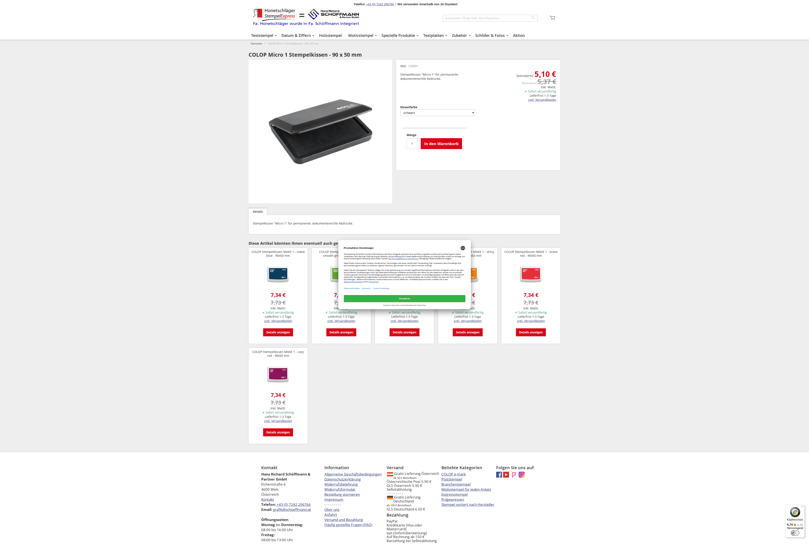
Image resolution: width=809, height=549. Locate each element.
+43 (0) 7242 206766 (380, 4)
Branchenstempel (456, 484)
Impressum (333, 499)
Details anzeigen (278, 332)
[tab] (258, 211)
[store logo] (306, 17)
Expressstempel (454, 494)
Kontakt (267, 499)
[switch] (795, 533)
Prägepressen (452, 499)
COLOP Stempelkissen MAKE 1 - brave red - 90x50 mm (531, 254)
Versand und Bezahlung (343, 519)
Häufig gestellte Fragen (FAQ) (348, 524)
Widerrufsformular (339, 489)
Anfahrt (330, 514)
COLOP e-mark (453, 474)
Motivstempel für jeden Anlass (466, 489)
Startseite (256, 43)
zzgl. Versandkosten (542, 100)
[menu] (404, 35)
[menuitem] (263, 35)
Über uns (331, 509)
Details (258, 212)
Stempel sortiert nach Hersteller (467, 504)
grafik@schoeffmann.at (292, 509)
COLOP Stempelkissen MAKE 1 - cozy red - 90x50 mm (278, 354)
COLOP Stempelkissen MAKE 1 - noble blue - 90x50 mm (278, 254)
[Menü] (802, 507)
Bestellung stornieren (342, 494)
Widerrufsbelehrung (341, 484)
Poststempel (451, 479)
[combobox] (490, 18)
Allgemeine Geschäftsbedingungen (353, 474)
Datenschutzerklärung (342, 479)
